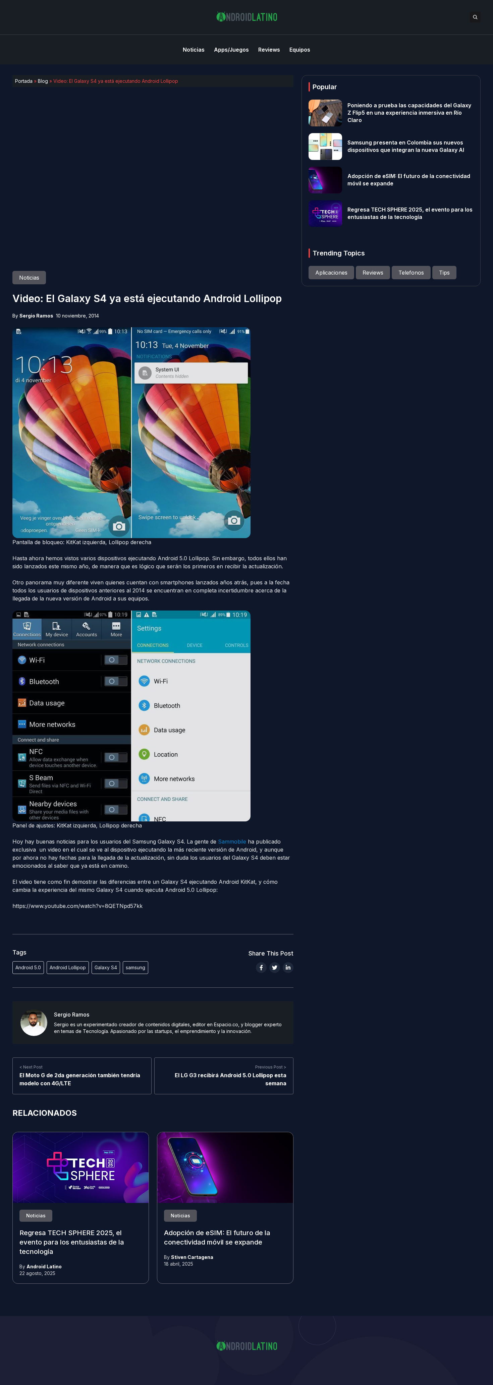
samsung (135, 967)
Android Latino (44, 1266)
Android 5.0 (28, 967)
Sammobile (233, 841)
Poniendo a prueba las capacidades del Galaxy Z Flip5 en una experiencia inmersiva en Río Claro (409, 113)
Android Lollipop (68, 967)
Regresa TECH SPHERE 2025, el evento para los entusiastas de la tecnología (71, 1242)
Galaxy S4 (106, 967)
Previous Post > (270, 1067)
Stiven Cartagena (192, 1257)
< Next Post (31, 1067)
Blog (43, 81)
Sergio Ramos (36, 316)
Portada (24, 81)
